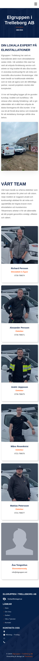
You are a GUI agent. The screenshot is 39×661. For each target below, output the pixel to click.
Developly (29, 656)
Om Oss (7, 612)
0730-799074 (19, 275)
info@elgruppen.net (19, 572)
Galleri (7, 615)
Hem (6, 608)
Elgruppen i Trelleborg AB (23, 654)
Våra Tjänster (10, 619)
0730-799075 (19, 394)
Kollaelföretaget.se (15, 599)
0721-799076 (19, 453)
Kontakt (7, 622)
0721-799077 (19, 513)
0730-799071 (19, 335)
